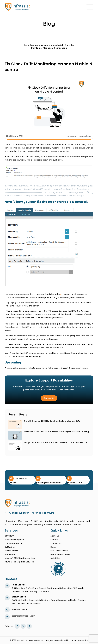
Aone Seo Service (80, 640)
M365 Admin (10, 554)
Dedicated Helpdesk (14, 539)
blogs (53, 547)
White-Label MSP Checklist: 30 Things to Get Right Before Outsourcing (56, 431)
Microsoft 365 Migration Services (20, 558)
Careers (54, 539)
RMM (89, 136)
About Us (55, 535)
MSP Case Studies (59, 550)
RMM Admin (10, 547)
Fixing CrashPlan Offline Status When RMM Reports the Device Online (55, 442)
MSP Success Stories (60, 554)
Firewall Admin (11, 550)
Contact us (49, 398)
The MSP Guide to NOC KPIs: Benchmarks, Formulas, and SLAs (52, 421)
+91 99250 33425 (19, 609)
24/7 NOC (9, 535)
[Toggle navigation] (89, 6)
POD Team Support (14, 543)
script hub (55, 558)
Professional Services (76, 136)
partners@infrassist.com (23, 615)
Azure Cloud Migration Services (19, 561)
